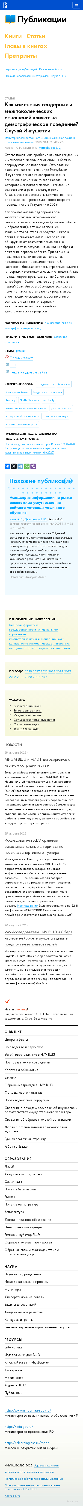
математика (61, 643)
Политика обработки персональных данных (34, 1479)
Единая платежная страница (25, 1139)
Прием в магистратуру (22, 1204)
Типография (13, 1370)
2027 (36, 671)
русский (21, 351)
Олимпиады (13, 1181)
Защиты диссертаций (20, 1304)
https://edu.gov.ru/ (19, 1426)
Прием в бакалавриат (21, 1189)
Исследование (27, 905)
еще (44, 677)
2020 (28, 677)
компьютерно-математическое (30, 643)
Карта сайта (12, 1496)
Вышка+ (10, 1197)
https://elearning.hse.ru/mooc (27, 1443)
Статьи (36, 36)
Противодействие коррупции (27, 1100)
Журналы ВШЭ (15, 1385)
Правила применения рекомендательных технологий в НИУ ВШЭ (32, 1487)
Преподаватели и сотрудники (27, 1062)
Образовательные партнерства (28, 1242)
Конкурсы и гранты (19, 1319)
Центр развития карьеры (23, 1227)
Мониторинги (15, 1289)
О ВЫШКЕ (13, 1032)
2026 (44, 671)
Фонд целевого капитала (23, 1092)
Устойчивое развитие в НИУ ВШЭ (30, 1054)
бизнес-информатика (24, 625)
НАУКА (11, 1266)
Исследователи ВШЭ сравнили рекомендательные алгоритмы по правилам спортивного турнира (34, 846)
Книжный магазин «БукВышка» (27, 1362)
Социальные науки (26, 724)
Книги (13, 36)
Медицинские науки (27, 715)
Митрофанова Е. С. (50, 148)
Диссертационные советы (24, 1297)
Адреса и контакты (46, 1465)
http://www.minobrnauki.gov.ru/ (28, 1410)
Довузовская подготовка (23, 1174)
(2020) (40, 448)
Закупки (10, 1077)
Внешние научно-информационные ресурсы (37, 1327)
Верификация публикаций (21, 69)
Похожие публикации (41, 481)
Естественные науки (28, 710)
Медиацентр (14, 1377)
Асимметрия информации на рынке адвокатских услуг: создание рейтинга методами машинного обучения (41, 505)
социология (46, 648)
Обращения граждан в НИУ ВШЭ (29, 1085)
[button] (9, 488)
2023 (67, 671)
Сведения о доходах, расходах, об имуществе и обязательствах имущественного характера (41, 1110)
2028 (28, 671)
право (32, 648)
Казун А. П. (16, 519)
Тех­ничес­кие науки (26, 729)
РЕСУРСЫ (13, 1339)
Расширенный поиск (52, 69)
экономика (62, 648)
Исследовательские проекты (26, 1281)
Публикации (41, 19)
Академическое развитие (24, 1312)
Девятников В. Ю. (36, 519)
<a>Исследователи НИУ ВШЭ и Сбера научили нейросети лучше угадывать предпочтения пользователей (38, 938)
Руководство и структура (24, 1047)
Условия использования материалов (29, 1472)
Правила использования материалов (27, 76)
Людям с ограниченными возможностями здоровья (36, 1129)
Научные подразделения (23, 1274)
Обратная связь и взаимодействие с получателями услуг (32, 1252)
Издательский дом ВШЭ (22, 1355)
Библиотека (13, 1347)
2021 (20, 677)
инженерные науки (51, 639)
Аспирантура (14, 1212)
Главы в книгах (26, 46)
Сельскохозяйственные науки (34, 719)
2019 (36, 677)
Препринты (21, 56)
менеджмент (18, 648)
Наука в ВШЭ (59, 76)
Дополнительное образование (28, 1219)
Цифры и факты (16, 1039)
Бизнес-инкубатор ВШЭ (22, 1234)
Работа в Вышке (16, 1146)
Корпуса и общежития (21, 1070)
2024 (59, 671)
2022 (12, 677)
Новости (13, 744)
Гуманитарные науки (27, 706)
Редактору (72, 1501)
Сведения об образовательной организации (38, 1119)
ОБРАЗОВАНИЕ (18, 1159)
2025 (51, 671)
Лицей (9, 1166)
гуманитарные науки (23, 639)
